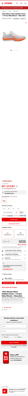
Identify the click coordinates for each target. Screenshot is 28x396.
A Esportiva (10, 215)
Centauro (21, 215)
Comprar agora (14, 219)
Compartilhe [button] (15, 18)
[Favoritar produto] (26, 23)
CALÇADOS (4, 11)
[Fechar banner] (25, 389)
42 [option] (18, 208)
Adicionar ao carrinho (14, 223)
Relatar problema (8, 274)
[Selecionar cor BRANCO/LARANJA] (4, 200)
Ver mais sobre (7, 307)
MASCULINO (15, 11)
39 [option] (3, 208)
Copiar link (22, 18)
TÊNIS (10, 11)
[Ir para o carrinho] (21, 3)
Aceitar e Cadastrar (14, 342)
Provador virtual (9, 212)
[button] (7, 233)
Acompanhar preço (9, 193)
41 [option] (13, 208)
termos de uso (18, 345)
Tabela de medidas (21, 212)
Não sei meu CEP (22, 244)
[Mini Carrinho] (21, 3)
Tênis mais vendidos (8, 282)
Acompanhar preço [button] (8, 269)
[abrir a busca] (17, 3)
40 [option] (8, 208)
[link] (14, 255)
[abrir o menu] (25, 3)
